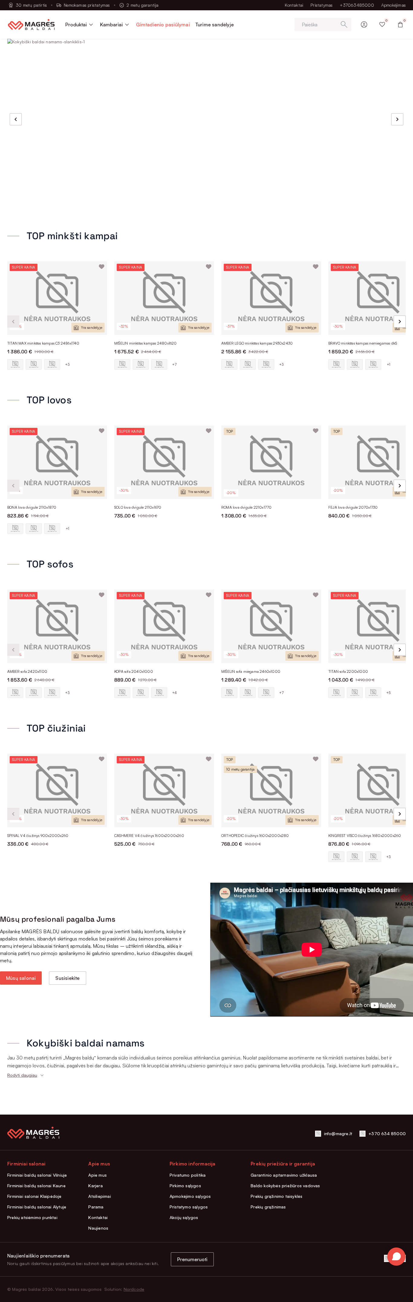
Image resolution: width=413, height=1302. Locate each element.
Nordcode (134, 1289)
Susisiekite (67, 978)
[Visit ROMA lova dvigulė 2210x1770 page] (271, 462)
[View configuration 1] (15, 364)
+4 (174, 692)
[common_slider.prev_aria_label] (16, 119)
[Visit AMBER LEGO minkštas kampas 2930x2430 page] (271, 298)
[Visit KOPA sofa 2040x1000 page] (164, 626)
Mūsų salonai (21, 978)
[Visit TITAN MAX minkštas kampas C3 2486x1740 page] (57, 298)
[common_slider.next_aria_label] (397, 119)
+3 (67, 364)
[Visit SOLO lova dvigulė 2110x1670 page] (164, 462)
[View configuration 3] (52, 364)
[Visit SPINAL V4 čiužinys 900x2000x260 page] (57, 790)
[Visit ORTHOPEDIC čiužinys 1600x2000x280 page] (271, 790)
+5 (388, 692)
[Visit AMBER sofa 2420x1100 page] (57, 626)
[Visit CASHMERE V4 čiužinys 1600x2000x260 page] (164, 790)
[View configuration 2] (34, 364)
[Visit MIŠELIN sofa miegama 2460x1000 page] (271, 626)
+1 (388, 364)
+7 (174, 364)
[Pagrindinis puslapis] (31, 24)
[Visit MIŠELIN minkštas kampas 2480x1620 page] (164, 298)
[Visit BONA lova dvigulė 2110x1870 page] (57, 462)
